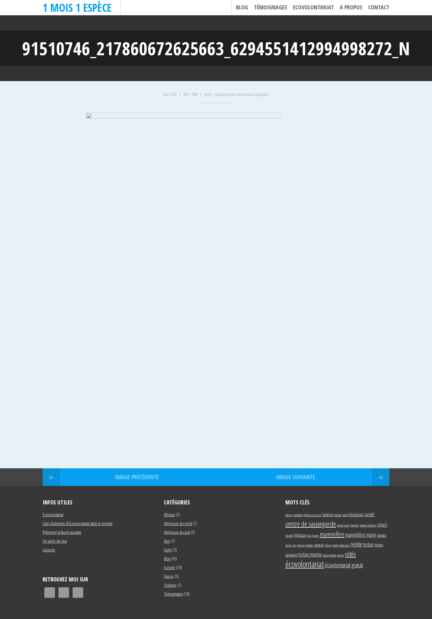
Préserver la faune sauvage (62, 532)
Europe (169, 567)
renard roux (344, 545)
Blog (242, 7)
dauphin (289, 536)
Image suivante (295, 477)
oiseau (381, 535)
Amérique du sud (177, 532)
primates (309, 545)
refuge (328, 545)
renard (335, 545)
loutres (315, 536)
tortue (368, 544)
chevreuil (355, 525)
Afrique (169, 514)
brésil (345, 515)
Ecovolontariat (313, 7)
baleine (328, 514)
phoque (301, 545)
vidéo (350, 554)
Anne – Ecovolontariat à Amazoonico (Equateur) (237, 94)
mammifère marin (360, 534)
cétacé (382, 524)
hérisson (300, 535)
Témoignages (270, 7)
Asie (167, 541)
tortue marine (310, 554)
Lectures (49, 550)
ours (294, 545)
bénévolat (356, 514)
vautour (340, 555)
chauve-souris (343, 525)
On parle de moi (55, 541)
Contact (378, 7)
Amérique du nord (178, 523)
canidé (369, 514)
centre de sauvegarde (310, 524)
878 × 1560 (190, 94)
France (169, 576)
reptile (356, 544)
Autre (168, 550)
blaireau (338, 515)
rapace (319, 545)
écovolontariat (304, 564)
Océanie (170, 585)
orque (288, 545)
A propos (351, 7)
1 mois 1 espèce (77, 7)
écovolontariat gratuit (344, 565)
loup (309, 536)
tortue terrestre (329, 555)
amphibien (298, 515)
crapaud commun (368, 525)
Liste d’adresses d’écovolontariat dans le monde (78, 523)
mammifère (332, 534)
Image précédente (137, 477)
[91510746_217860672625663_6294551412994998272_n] (183, 116)
